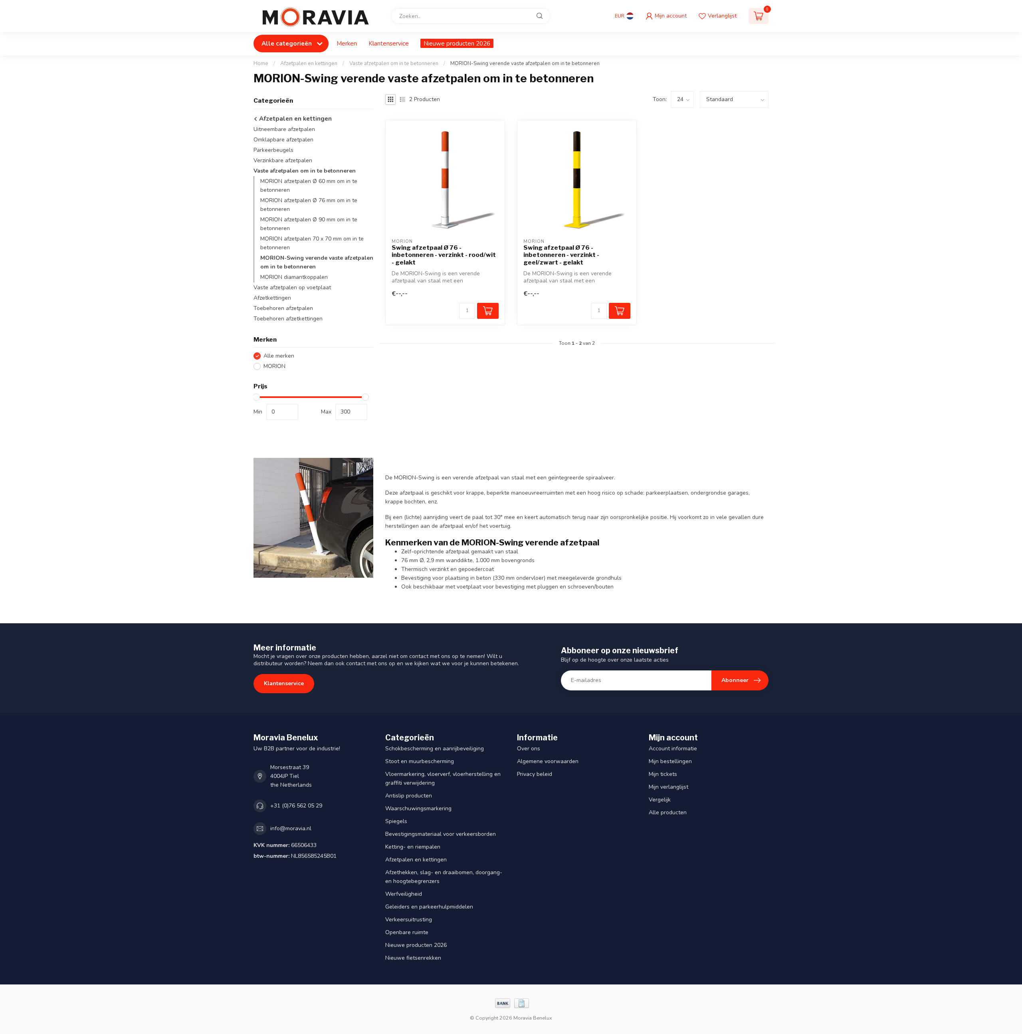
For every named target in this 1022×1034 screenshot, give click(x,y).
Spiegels (396, 821)
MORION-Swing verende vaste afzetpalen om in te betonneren (525, 63)
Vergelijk (660, 799)
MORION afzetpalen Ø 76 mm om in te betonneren (308, 205)
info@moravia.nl (290, 828)
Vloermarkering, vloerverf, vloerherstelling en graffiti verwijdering (443, 778)
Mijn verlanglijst (668, 787)
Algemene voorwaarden (547, 761)
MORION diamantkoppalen (294, 277)
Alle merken (278, 356)
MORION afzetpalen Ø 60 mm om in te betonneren (308, 185)
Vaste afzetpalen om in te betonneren (393, 63)
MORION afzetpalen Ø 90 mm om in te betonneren (308, 224)
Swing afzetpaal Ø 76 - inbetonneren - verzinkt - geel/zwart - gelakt (561, 255)
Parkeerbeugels (273, 150)
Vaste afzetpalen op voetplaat (292, 287)
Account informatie (673, 748)
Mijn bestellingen (670, 761)
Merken (347, 43)
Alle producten (668, 812)
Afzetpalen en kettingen (308, 63)
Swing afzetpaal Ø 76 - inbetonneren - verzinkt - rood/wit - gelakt (444, 255)
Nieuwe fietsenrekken (413, 958)
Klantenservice (388, 43)
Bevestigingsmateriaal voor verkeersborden (440, 834)
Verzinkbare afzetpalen (283, 160)
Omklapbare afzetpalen (283, 139)
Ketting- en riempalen (412, 847)
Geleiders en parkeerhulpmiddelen (429, 907)
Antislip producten (408, 795)
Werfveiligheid (403, 894)
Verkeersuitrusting (408, 919)
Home (261, 63)
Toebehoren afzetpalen (283, 308)
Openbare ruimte (406, 932)
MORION (274, 366)
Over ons (528, 748)
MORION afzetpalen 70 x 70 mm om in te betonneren (312, 243)
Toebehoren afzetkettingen (288, 318)
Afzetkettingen (272, 298)
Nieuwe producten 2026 (457, 43)
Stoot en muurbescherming (419, 761)
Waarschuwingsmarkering (418, 808)
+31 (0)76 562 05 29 (296, 805)
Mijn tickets (663, 774)
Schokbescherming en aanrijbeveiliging (434, 748)
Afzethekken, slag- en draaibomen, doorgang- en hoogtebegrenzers (443, 877)
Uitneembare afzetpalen (284, 129)
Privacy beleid (534, 774)
